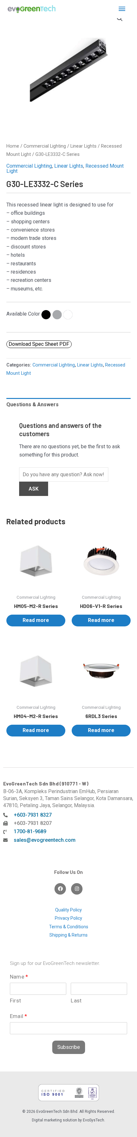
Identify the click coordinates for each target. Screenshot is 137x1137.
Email (18, 1016)
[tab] (68, 404)
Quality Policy (68, 909)
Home (12, 146)
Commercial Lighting (45, 146)
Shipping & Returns (68, 935)
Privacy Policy (68, 918)
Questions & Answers (32, 404)
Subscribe (68, 1047)
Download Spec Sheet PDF (39, 344)
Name (19, 976)
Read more (36, 620)
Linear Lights (83, 146)
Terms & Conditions (68, 926)
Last (76, 1000)
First (15, 1000)
